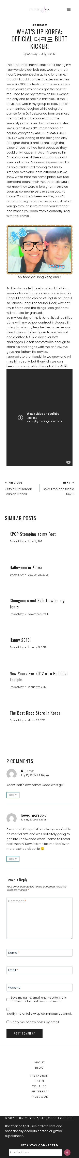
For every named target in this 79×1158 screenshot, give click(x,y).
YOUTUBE (39, 1086)
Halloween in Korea (26, 567)
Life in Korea (39, 25)
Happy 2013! (20, 640)
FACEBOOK (39, 1097)
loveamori (30, 815)
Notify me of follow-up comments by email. (39, 1014)
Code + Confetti (60, 1118)
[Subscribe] (67, 1152)
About (39, 1062)
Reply (13, 795)
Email (13, 970)
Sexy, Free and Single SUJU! (58, 488)
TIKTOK (39, 1081)
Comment (17, 901)
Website (14, 988)
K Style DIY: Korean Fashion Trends (18, 488)
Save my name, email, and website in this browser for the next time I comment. (39, 999)
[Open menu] (69, 9)
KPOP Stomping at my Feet (33, 534)
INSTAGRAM (39, 1076)
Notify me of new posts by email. (35, 1022)
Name (13, 953)
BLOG (39, 1068)
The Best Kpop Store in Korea (35, 713)
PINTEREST (39, 1091)
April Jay (32, 54)
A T (23, 770)
